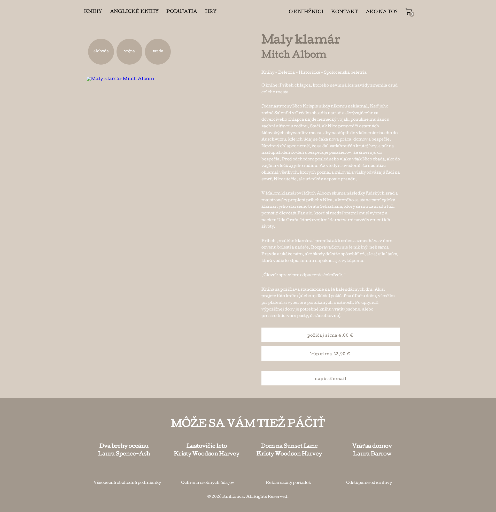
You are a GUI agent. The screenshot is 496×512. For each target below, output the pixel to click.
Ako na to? (382, 12)
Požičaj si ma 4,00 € (330, 336)
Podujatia (181, 12)
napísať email (330, 379)
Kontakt (344, 12)
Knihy (93, 12)
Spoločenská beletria (345, 73)
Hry (210, 12)
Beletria (286, 73)
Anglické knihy (134, 12)
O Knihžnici (306, 12)
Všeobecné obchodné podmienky (127, 483)
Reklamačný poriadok (288, 483)
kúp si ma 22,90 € (330, 354)
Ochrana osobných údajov (207, 483)
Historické (309, 73)
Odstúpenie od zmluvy (369, 483)
